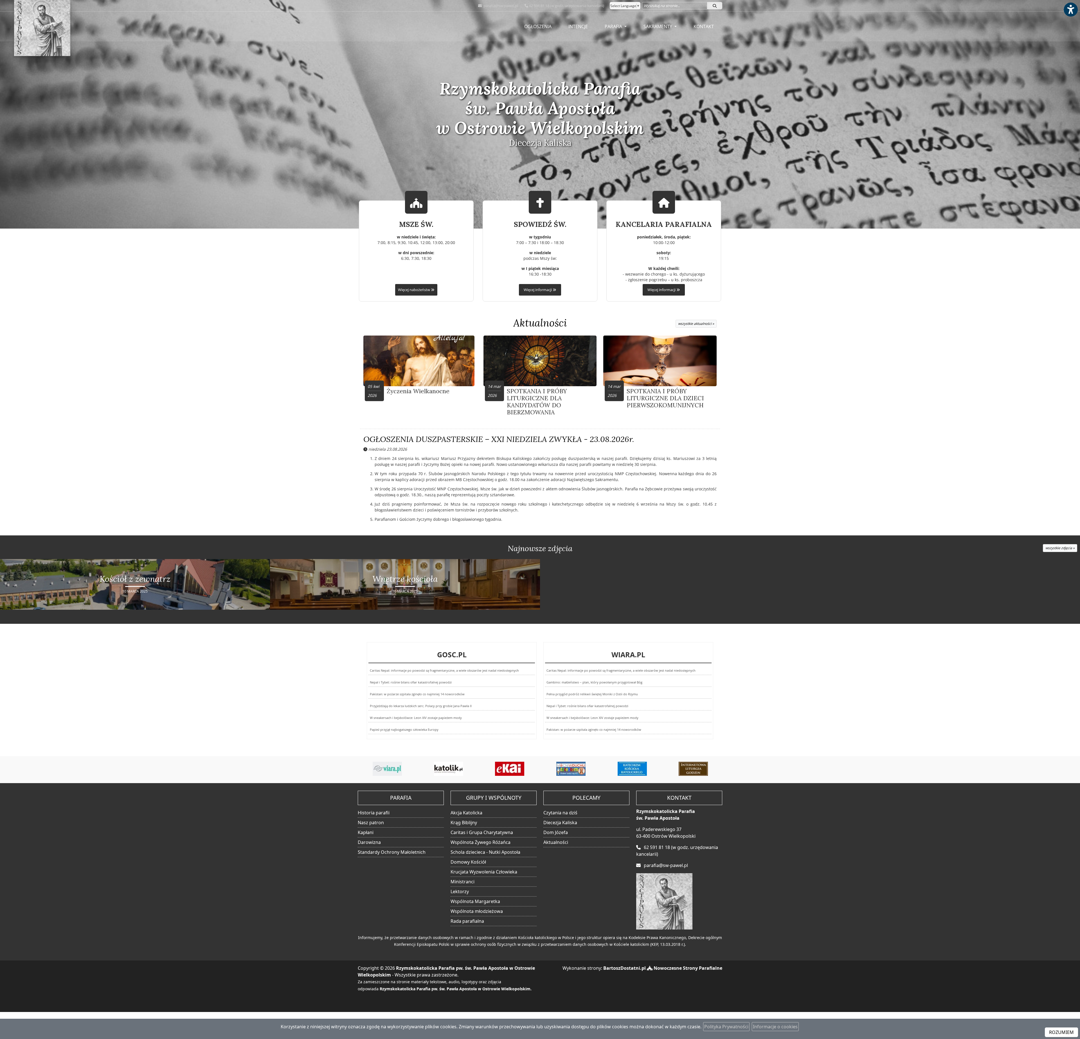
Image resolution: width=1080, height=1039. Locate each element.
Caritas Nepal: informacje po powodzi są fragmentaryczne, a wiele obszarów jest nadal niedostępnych (444, 670)
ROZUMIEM (1061, 1032)
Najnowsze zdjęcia (540, 548)
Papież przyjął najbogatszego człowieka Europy (404, 729)
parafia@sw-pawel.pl (500, 5)
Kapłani (366, 832)
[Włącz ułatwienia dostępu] (1070, 9)
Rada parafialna (467, 921)
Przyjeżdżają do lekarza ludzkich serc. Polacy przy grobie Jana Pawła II (421, 706)
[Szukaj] (714, 5)
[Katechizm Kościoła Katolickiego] (571, 769)
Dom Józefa (555, 832)
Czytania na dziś (560, 813)
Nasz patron (371, 822)
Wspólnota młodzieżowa (477, 911)
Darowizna (369, 842)
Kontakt (704, 26)
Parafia (614, 26)
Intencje (578, 26)
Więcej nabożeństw (414, 289)
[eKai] (448, 769)
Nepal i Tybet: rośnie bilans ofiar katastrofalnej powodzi (411, 682)
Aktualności (540, 322)
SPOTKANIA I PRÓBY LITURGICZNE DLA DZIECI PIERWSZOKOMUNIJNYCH (665, 398)
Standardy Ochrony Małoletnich (392, 852)
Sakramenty (658, 26)
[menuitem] (538, 26)
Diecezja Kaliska (560, 822)
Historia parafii (374, 813)
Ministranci (462, 882)
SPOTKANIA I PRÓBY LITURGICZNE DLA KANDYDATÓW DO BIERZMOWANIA (537, 401)
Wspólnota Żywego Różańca (480, 842)
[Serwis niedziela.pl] (693, 769)
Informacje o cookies (775, 1027)
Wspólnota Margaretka (475, 901)
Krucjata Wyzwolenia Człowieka (484, 872)
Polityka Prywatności (726, 1027)
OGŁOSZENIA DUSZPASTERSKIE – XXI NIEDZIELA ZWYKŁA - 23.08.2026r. (498, 439)
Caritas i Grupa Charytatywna (482, 832)
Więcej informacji (538, 289)
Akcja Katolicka (466, 813)
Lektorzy (460, 891)
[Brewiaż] (632, 769)
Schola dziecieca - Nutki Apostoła (485, 852)
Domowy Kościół (468, 862)
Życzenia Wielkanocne (418, 391)
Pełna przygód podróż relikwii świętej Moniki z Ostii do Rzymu (592, 694)
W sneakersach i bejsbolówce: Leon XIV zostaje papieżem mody (416, 718)
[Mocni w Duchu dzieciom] (509, 769)
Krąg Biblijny (464, 822)
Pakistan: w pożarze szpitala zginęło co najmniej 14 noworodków (417, 694)
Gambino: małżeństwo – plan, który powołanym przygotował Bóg (594, 682)
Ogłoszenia (538, 26)
